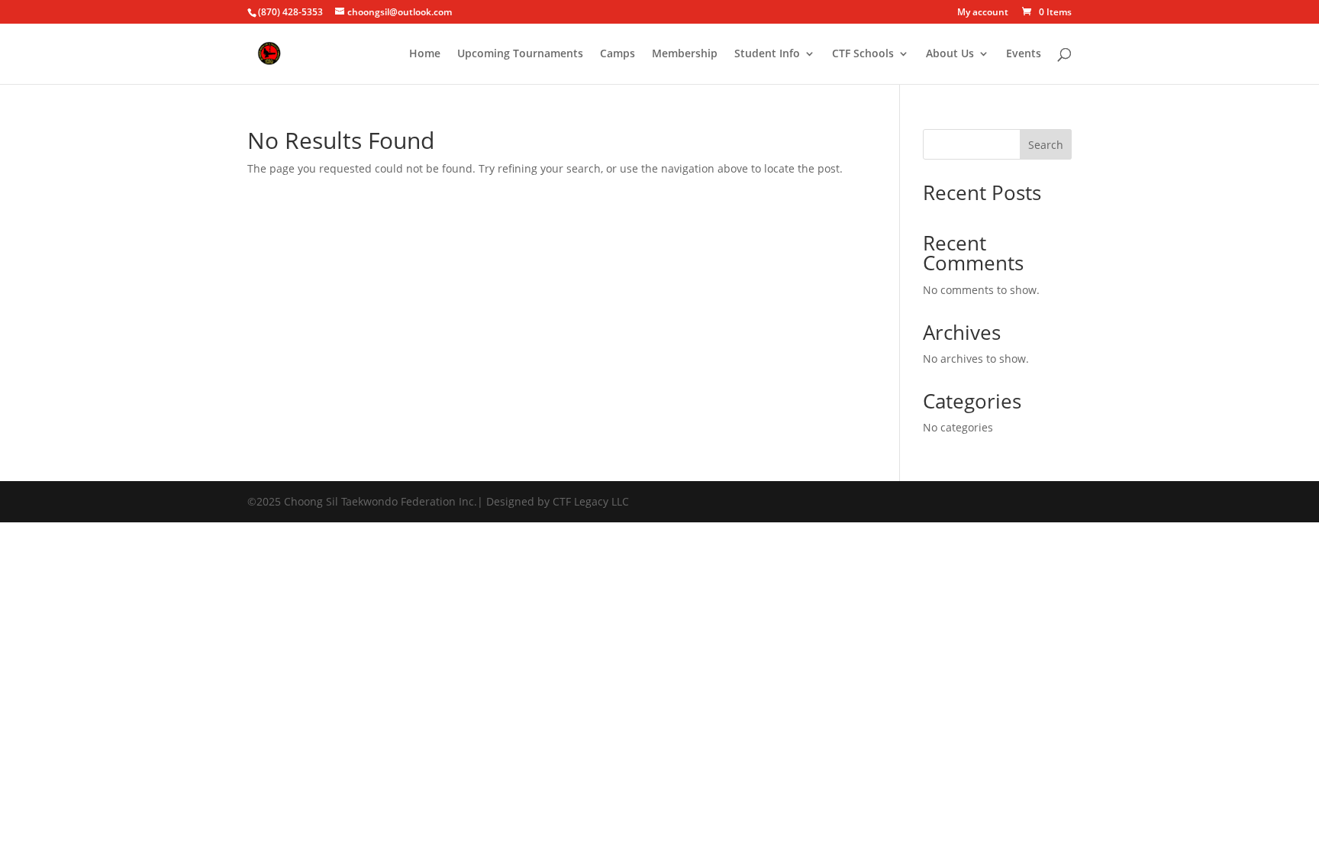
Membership (685, 54)
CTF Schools (863, 54)
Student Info (767, 54)
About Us (950, 54)
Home (424, 54)
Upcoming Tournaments (520, 54)
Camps (617, 54)
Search (1045, 144)
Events (1023, 54)
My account (982, 13)
